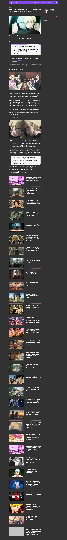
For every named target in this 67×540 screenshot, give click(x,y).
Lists (24, 2)
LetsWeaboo (11, 5)
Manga (21, 2)
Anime (17, 2)
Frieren (28, 2)
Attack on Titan (48, 2)
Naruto (43, 2)
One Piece (32, 2)
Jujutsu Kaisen (37, 2)
